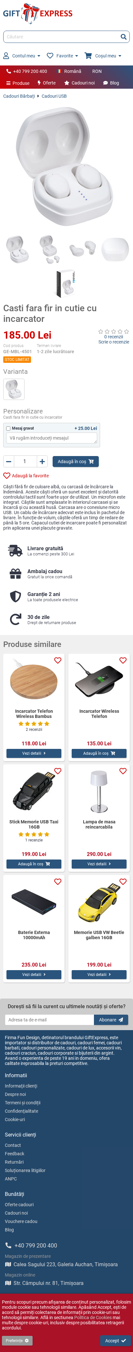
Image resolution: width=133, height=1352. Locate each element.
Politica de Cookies (93, 1317)
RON (97, 71)
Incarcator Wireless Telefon (99, 714)
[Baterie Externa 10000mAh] (33, 902)
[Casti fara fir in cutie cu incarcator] (66, 167)
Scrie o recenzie (113, 341)
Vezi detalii (31, 753)
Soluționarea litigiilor (25, 1170)
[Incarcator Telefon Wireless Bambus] (33, 681)
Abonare (107, 1019)
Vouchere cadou (21, 1221)
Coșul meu (105, 55)
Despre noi (15, 1094)
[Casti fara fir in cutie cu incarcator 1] (18, 249)
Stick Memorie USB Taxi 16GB (33, 824)
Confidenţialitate (21, 1111)
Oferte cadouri (19, 1204)
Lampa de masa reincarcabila (99, 824)
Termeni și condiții (22, 1102)
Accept (112, 1340)
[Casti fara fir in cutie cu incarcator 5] (66, 283)
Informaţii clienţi (21, 1086)
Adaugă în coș (72, 461)
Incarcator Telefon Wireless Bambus (34, 714)
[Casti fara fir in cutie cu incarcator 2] (50, 249)
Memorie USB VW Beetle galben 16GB (99, 935)
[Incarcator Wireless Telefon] (99, 681)
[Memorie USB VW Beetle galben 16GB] (99, 902)
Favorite (64, 55)
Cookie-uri (15, 1119)
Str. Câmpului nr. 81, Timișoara (49, 1283)
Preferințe (14, 1340)
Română (72, 71)
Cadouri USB (54, 96)
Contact (13, 1145)
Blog (114, 82)
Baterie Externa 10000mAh (34, 935)
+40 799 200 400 (30, 71)
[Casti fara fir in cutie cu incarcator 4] (115, 249)
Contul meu (23, 55)
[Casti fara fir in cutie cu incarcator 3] (82, 249)
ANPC (11, 1178)
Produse (21, 83)
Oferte (49, 82)
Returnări (14, 1162)
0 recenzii (113, 336)
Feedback (14, 1153)
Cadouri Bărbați (19, 96)
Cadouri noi (83, 82)
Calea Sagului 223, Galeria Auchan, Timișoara (66, 1264)
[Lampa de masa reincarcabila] (99, 792)
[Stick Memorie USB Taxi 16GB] (33, 792)
